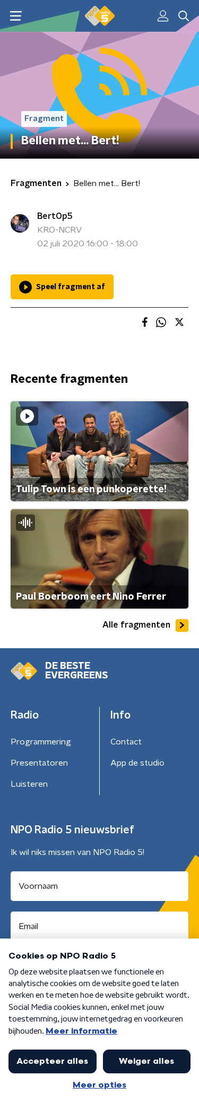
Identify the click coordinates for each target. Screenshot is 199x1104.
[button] (15, 16)
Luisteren (29, 784)
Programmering (41, 742)
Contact (126, 742)
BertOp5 (55, 216)
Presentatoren (39, 763)
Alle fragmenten (136, 625)
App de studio (137, 763)
